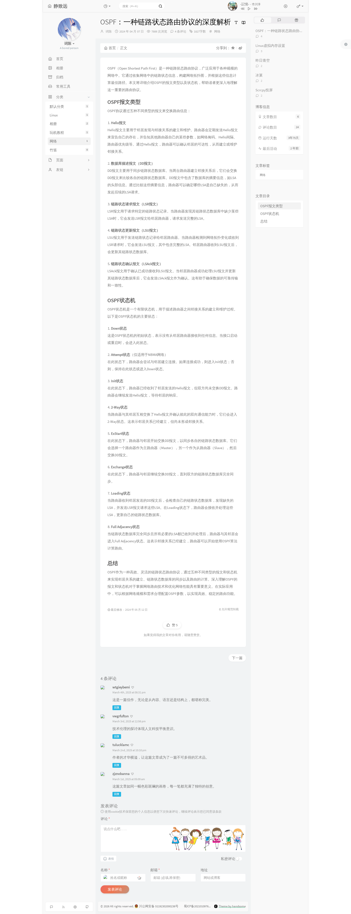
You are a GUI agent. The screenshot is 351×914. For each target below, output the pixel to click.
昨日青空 (262, 60)
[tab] (262, 20)
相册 (69, 124)
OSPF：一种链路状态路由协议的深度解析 (288, 30)
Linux (69, 115)
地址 (204, 870)
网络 (69, 141)
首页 (112, 48)
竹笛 (69, 150)
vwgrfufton (120, 716)
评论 (105, 818)
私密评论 (228, 858)
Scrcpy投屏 (264, 90)
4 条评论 (180, 31)
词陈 (109, 31)
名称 (105, 870)
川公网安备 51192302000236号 (158, 906)
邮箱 (155, 870)
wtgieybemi (121, 687)
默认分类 (69, 106)
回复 (116, 707)
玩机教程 (69, 132)
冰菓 (259, 75)
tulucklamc (120, 744)
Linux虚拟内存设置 (270, 45)
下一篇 (237, 658)
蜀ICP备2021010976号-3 (199, 906)
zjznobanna (121, 773)
